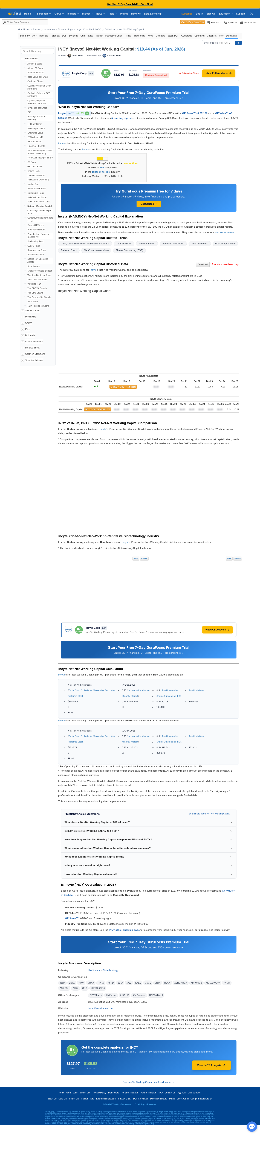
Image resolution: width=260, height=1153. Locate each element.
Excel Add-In (183, 1099)
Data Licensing (152, 13)
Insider (99, 35)
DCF (64, 35)
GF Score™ (72, 918)
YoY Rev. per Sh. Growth (39, 297)
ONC (84, 988)
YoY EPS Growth (35, 293)
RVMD (227, 983)
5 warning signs (121, 118)
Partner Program (148, 1092)
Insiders (72, 13)
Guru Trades (86, 35)
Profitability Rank (35, 241)
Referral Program (130, 1092)
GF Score (31, 162)
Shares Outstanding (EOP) (129, 250)
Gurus (58, 13)
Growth (28, 323)
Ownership (186, 35)
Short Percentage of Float (39, 271)
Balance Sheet (32, 348)
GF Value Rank (34, 166)
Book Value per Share (37, 77)
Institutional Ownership (38, 179)
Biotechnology (65, 29)
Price (27, 329)
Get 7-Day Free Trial (192, 22)
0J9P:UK (124, 995)
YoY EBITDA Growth (37, 288)
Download (203, 264)
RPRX (101, 983)
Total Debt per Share (37, 279)
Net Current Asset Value (38, 201)
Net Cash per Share (37, 197)
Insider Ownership (36, 175)
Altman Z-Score (34, 64)
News (99, 13)
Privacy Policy (99, 1092)
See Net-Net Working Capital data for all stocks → (148, 1082)
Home (28, 13)
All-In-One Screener (191, 1092)
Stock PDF (173, 35)
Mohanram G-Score (36, 188)
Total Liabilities (124, 243)
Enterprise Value (35, 133)
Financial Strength (36, 146)
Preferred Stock (69, 250)
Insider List (74, 1099)
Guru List (63, 1099)
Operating (199, 35)
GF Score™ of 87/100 (194, 113)
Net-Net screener (224, 232)
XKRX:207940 (213, 983)
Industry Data (124, 1099)
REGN (167, 983)
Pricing (124, 13)
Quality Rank (33, 246)
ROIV (81, 983)
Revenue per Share (36, 250)
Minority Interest (147, 243)
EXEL (138, 983)
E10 (29, 112)
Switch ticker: (211, 42)
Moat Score (32, 301)
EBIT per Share (34, 124)
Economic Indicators (106, 1099)
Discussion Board (158, 1099)
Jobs (75, 1092)
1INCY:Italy (111, 995)
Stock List (52, 1099)
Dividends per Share (37, 108)
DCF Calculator (140, 1099)
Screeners (43, 13)
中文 (179, 1092)
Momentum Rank (35, 193)
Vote (221, 35)
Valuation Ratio (32, 310)
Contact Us (170, 1092)
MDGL (148, 983)
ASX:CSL (64, 988)
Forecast (55, 35)
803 (102, 167)
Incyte (62, 113)
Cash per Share (35, 81)
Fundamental (31, 58)
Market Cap (33, 184)
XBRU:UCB (196, 983)
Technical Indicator (34, 360)
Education (225, 13)
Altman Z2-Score (35, 68)
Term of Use (85, 1092)
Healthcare (49, 29)
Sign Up (211, 13)
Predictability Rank (36, 229)
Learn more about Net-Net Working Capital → (211, 814)
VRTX (157, 983)
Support (240, 13)
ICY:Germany (139, 995)
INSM (62, 983)
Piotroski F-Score (35, 225)
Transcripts (139, 35)
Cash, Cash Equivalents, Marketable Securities (85, 243)
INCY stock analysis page (124, 929)
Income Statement (34, 341)
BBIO (120, 983)
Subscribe (186, 13)
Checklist (211, 35)
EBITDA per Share (36, 128)
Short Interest (33, 266)
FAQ (160, 1092)
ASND (111, 983)
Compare (160, 35)
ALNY (75, 988)
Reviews (136, 13)
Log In (199, 13)
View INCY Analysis (209, 1065)
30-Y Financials (40, 35)
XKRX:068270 (98, 988)
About (68, 1092)
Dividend (73, 35)
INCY (78, 113)
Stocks (36, 29)
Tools (111, 13)
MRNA (91, 983)
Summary (25, 35)
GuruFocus (24, 29)
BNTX (72, 983)
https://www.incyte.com (100, 1008)
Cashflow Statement (35, 354)
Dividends (30, 335)
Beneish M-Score (35, 72)
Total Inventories (199, 243)
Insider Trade (87, 1099)
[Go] (238, 43)
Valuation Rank (34, 284)
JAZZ (128, 983)
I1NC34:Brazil (156, 995)
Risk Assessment (35, 254)
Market (86, 13)
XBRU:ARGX (180, 983)
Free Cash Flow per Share (40, 158)
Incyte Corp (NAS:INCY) (88, 29)
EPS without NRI (35, 137)
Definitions (110, 29)
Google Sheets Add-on (201, 1099)
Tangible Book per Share (39, 275)
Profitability (30, 317)
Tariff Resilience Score (38, 306)
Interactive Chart (113, 35)
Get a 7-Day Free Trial (123, 386)
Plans (172, 1099)
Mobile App (113, 1092)
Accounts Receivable (173, 243)
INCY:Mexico (95, 995)
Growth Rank (33, 171)
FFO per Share (34, 141)
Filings (128, 35)
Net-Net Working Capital (131, 29)
